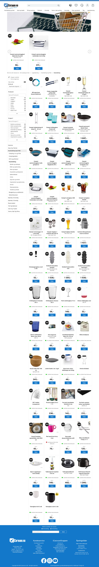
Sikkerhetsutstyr (13, 195)
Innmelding (46, 528)
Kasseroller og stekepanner (16, 129)
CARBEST (12, 101)
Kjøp (35, 68)
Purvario (12, 108)
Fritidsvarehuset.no (60, 546)
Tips (84, 10)
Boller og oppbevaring (15, 126)
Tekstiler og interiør (14, 189)
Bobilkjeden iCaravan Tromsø (60, 547)
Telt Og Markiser (12, 206)
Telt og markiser (31, 10)
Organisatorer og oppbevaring (16, 136)
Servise (11, 184)
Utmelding (54, 528)
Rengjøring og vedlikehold (16, 192)
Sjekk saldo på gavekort (39, 553)
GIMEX (12, 103)
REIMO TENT (13, 110)
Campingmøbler (13, 156)
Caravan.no (60, 543)
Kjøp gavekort (39, 551)
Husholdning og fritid (9, 10)
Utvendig (47, 10)
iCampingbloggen (60, 550)
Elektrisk (40, 10)
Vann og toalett (20, 10)
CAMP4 (12, 99)
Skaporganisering (14, 187)
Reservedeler (11, 203)
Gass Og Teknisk (12, 148)
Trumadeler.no (60, 544)
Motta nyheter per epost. (49, 526)
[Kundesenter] (82, 5)
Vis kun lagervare (14, 79)
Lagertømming (91, 10)
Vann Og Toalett (12, 208)
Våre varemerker (60, 551)
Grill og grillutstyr (13, 159)
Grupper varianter (14, 77)
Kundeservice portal (39, 543)
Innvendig (66, 10)
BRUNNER (12, 97)
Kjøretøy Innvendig (13, 197)
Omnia (12, 133)
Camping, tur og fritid (15, 153)
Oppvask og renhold (15, 135)
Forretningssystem (54, 565)
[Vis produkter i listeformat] (24, 82)
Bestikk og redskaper (15, 124)
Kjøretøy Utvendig (13, 200)
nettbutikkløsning (65, 565)
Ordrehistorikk (38, 546)
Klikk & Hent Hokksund (60, 548)
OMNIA (12, 106)
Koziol (11, 105)
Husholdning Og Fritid (46, 72)
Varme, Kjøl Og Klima (14, 211)
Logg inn (87, 5)
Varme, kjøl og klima (57, 10)
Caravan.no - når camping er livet (21, 72)
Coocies (39, 550)
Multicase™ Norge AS (79, 565)
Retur (39, 544)
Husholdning (57, 72)
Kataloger (39, 547)
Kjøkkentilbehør (14, 131)
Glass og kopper (14, 127)
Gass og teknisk (76, 10)
